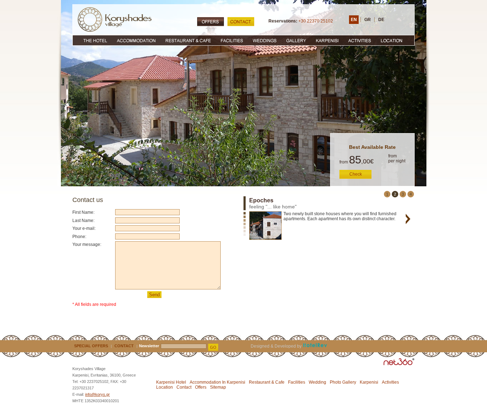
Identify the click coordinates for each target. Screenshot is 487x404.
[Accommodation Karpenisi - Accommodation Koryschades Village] (136, 40)
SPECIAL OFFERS (91, 346)
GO (213, 347)
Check (355, 174)
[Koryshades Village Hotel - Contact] (115, 19)
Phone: (79, 236)
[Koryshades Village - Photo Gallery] (296, 40)
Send (154, 294)
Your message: (86, 244)
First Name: (83, 212)
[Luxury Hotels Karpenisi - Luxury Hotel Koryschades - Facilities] (232, 40)
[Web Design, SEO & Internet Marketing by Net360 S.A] (399, 361)
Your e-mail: (84, 228)
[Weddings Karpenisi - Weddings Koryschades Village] (264, 40)
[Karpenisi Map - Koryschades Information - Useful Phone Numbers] (395, 40)
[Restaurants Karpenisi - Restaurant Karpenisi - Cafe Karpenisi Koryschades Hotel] (188, 40)
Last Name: (83, 220)
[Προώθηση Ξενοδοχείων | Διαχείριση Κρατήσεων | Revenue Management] (315, 346)
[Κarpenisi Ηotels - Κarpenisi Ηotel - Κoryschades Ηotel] (92, 40)
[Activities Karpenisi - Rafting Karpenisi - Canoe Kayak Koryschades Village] (360, 40)
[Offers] (210, 21)
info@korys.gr (97, 394)
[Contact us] (240, 21)
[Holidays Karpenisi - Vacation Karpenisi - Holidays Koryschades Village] (327, 40)
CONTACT (124, 346)
